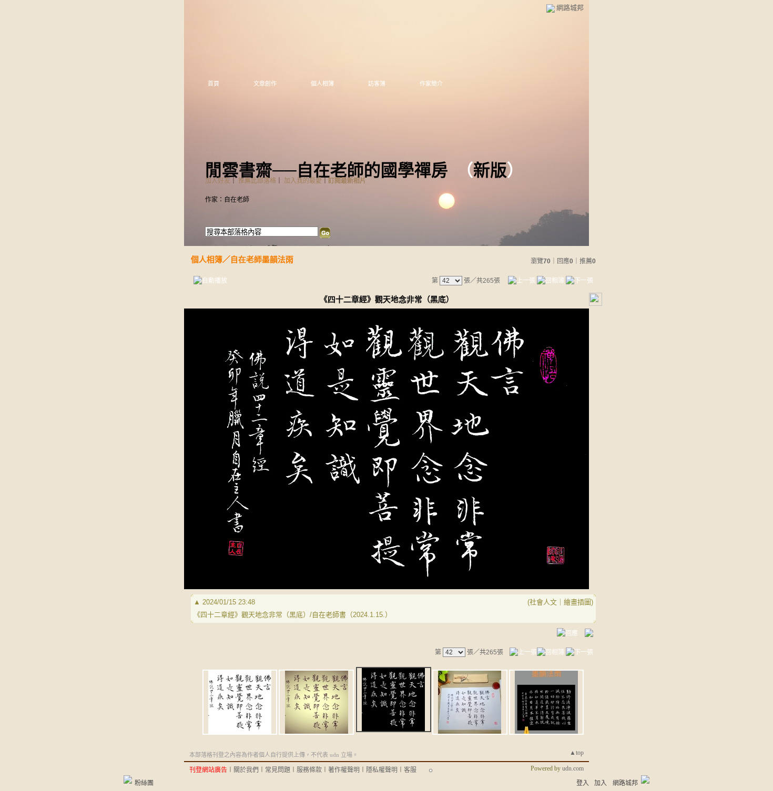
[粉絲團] (128, 779)
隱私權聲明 (382, 770)
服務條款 (309, 770)
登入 (582, 783)
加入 (600, 783)
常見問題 (277, 770)
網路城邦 (570, 8)
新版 (490, 170)
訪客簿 (376, 83)
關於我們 (246, 770)
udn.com (573, 768)
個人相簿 (322, 83)
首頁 (213, 83)
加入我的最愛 (303, 180)
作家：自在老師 (227, 199)
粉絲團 (144, 783)
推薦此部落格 (257, 180)
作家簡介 (431, 83)
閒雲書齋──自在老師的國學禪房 (326, 170)
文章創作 (265, 83)
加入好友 (217, 180)
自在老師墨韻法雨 (261, 259)
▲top (576, 752)
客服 (410, 770)
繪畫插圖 (577, 602)
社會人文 (543, 602)
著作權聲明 (344, 770)
